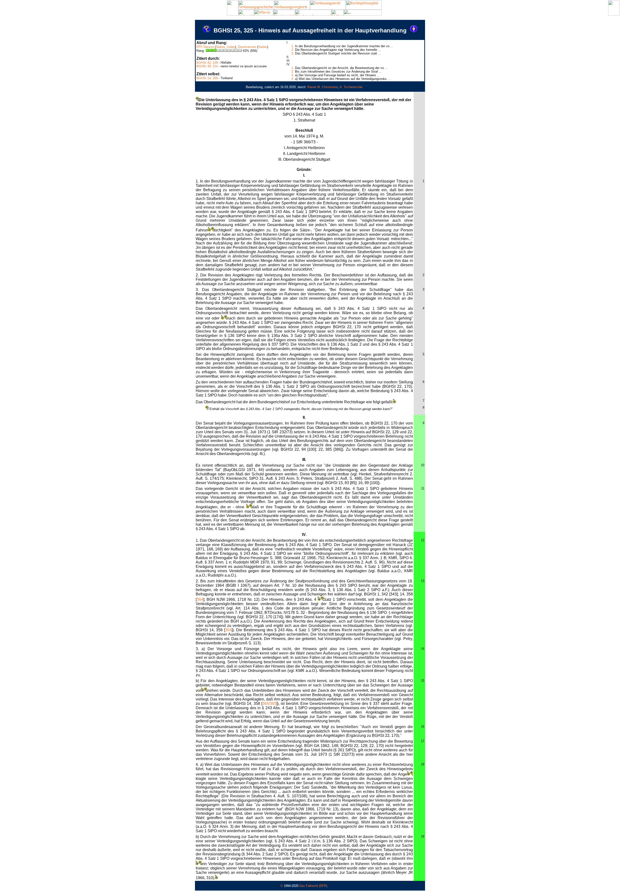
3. (292, 53)
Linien (231, 47)
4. (292, 79)
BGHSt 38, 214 (207, 66)
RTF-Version (205, 47)
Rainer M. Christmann (322, 87)
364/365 (269, 703)
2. (292, 50)
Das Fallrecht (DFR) (313, 886)
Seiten (220, 47)
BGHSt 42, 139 (207, 62)
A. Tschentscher (351, 87)
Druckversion (247, 47)
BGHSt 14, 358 (207, 78)
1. (292, 46)
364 (200, 599)
